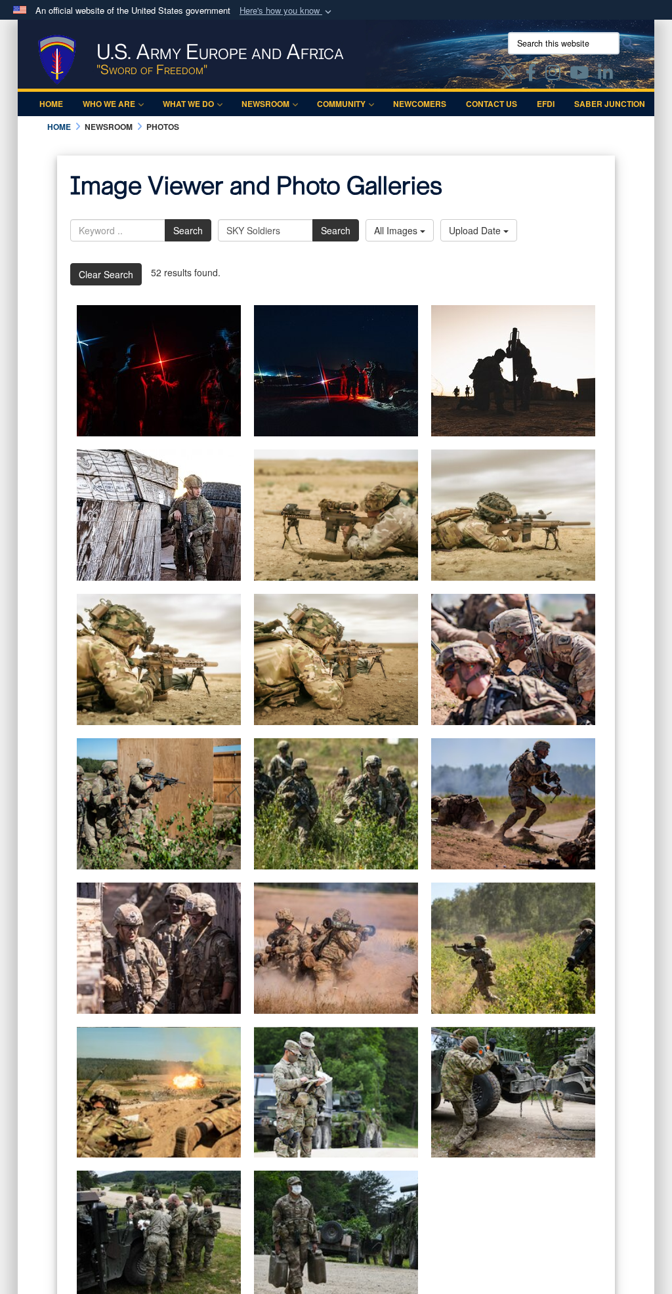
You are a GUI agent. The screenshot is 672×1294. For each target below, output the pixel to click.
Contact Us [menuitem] (491, 104)
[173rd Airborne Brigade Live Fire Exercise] (513, 659)
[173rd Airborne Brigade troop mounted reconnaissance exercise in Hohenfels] (336, 1092)
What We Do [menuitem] (188, 104)
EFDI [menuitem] (546, 104)
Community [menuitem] (341, 104)
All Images (397, 230)
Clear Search (106, 274)
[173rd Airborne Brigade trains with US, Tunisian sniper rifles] (336, 515)
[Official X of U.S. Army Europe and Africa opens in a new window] (507, 74)
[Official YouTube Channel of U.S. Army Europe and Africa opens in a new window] (579, 74)
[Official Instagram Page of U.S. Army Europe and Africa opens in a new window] (552, 74)
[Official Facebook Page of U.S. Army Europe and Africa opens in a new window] (531, 74)
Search (188, 230)
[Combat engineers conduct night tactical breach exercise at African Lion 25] (159, 370)
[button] (287, 11)
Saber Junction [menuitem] (609, 104)
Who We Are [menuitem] (109, 104)
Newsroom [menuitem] (265, 104)
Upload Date (476, 230)
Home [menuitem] (51, 104)
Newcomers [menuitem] (419, 104)
